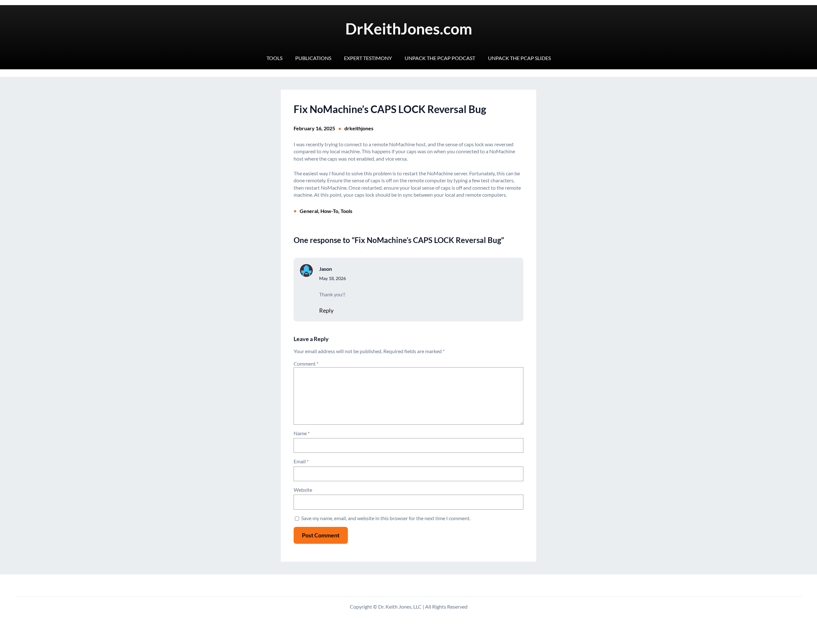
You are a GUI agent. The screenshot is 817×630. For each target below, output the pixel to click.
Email (301, 461)
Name (302, 433)
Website (303, 490)
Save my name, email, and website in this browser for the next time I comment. (385, 518)
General (309, 211)
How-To (329, 211)
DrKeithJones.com (408, 28)
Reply (326, 310)
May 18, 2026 (332, 278)
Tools (346, 211)
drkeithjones (358, 128)
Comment (306, 364)
